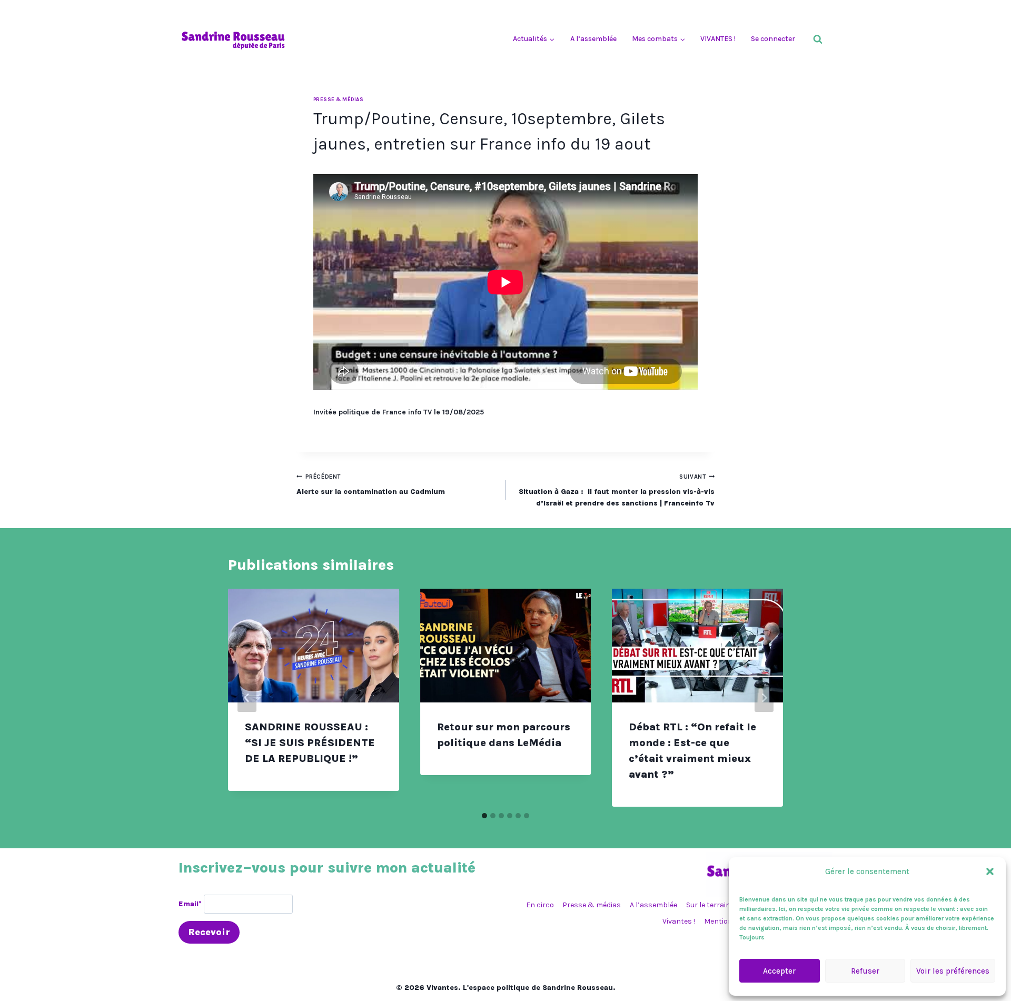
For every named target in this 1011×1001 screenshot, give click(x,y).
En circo (540, 904)
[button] (990, 871)
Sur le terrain (708, 904)
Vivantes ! (678, 921)
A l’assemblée (593, 38)
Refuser (865, 971)
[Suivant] (764, 697)
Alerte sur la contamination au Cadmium (370, 484)
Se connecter (773, 38)
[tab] (484, 815)
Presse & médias (338, 99)
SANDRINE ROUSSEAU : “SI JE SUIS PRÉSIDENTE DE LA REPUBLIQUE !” (310, 743)
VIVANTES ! (718, 38)
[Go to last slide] (246, 697)
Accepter (779, 971)
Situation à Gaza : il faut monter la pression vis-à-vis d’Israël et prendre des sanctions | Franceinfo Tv (617, 490)
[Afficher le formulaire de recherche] (817, 39)
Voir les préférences (952, 971)
